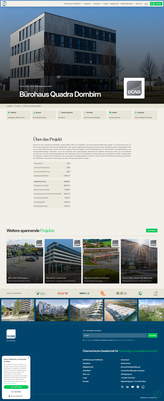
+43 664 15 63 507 (128, 378)
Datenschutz (125, 363)
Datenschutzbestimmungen (103, 340)
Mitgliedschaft (114, 3)
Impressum (125, 360)
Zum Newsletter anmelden (92, 330)
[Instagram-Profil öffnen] (122, 386)
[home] (4, 3)
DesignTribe (153, 398)
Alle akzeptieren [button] (16, 387)
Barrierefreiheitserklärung (130, 367)
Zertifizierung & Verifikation (93, 360)
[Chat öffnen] (157, 394)
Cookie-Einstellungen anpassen (133, 371)
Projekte (105, 3)
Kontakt (86, 381)
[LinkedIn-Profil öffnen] (127, 386)
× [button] (28, 358)
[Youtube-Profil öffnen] (132, 386)
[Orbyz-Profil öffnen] (143, 386)
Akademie (86, 363)
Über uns (86, 374)
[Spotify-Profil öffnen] (137, 386)
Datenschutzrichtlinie (10, 383)
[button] (73, 3)
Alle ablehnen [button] (16, 392)
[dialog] (16, 377)
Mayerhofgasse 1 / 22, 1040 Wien (133, 381)
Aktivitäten (87, 371)
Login (146, 3)
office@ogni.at (126, 374)
